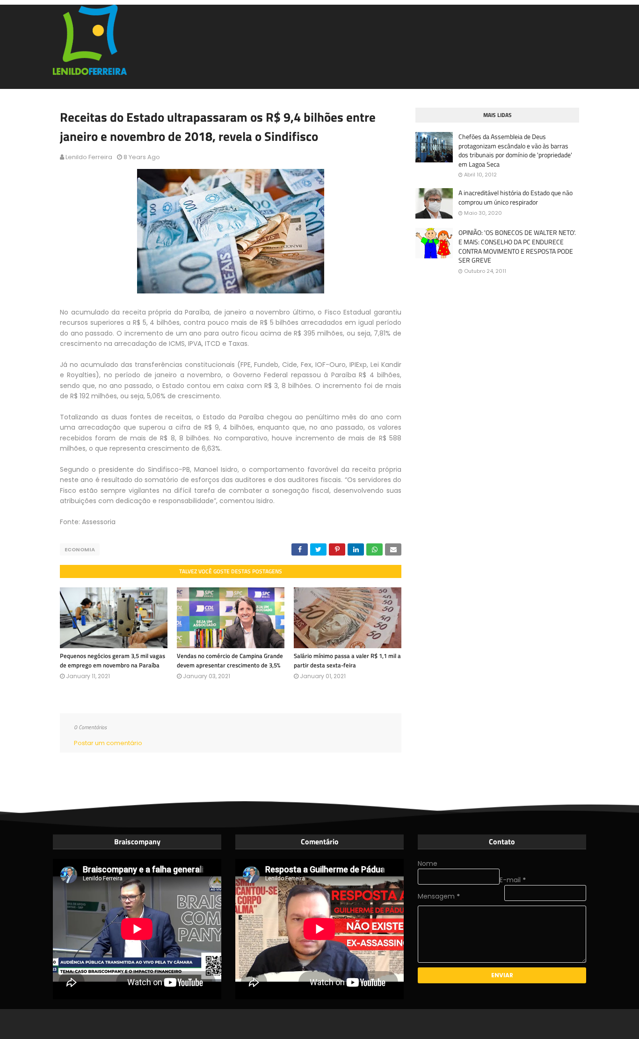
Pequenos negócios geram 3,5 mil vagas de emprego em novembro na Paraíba (112, 660)
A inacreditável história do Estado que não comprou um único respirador (515, 197)
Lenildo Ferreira (88, 157)
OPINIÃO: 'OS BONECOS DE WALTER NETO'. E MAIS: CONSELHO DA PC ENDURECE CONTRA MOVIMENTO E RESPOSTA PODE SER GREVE (517, 246)
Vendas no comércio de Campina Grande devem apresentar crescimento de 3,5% (230, 660)
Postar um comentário (108, 743)
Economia (80, 549)
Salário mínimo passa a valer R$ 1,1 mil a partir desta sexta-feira (347, 660)
